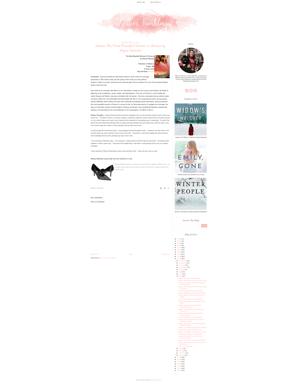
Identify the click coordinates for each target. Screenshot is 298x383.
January (181, 355)
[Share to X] (164, 188)
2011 (179, 368)
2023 (179, 245)
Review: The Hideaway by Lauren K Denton (192, 327)
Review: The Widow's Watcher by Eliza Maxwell (191, 137)
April (180, 348)
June (180, 274)
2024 (179, 243)
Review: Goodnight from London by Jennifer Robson (190, 337)
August (181, 269)
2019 (179, 254)
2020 (179, 252)
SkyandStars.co (156, 380)
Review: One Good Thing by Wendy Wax (191, 340)
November (182, 263)
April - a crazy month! (185, 346)
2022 (179, 247)
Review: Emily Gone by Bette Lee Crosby (191, 174)
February (182, 353)
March (181, 351)
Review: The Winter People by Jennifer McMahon (191, 212)
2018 (179, 256)
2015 (179, 359)
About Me (141, 2)
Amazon (151, 71)
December (182, 261)
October (182, 265)
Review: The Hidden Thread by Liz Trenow (192, 332)
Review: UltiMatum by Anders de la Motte (192, 293)
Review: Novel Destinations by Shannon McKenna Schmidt (191, 320)
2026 (179, 239)
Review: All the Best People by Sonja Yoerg (192, 280)
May (180, 276)
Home (130, 254)
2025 (179, 241)
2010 (179, 370)
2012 (179, 366)
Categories (155, 2)
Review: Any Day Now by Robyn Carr (190, 329)
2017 (179, 259)
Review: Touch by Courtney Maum (189, 278)
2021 (179, 250)
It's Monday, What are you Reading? (190, 291)
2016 (179, 357)
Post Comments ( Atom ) (108, 258)
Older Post (166, 254)
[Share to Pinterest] (168, 188)
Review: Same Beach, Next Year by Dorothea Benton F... (189, 306)
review (100, 188)
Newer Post (95, 254)
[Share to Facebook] (161, 188)
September (183, 267)
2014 (179, 362)
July (180, 272)
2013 (179, 364)
